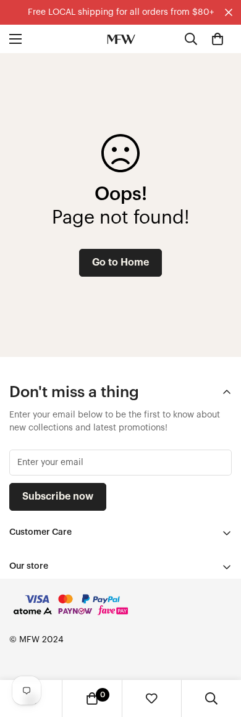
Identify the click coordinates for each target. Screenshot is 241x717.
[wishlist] (151, 698)
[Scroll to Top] (218, 651)
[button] (217, 39)
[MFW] (121, 39)
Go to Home (120, 262)
